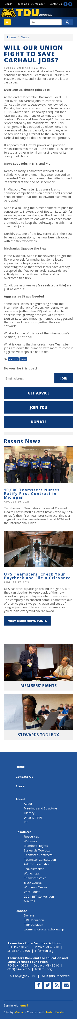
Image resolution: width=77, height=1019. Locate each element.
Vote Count (32, 892)
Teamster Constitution (40, 859)
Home (11, 37)
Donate (38, 421)
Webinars (30, 841)
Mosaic (19, 1012)
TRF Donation (33, 924)
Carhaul (13, 359)
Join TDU (38, 407)
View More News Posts (27, 621)
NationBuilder (55, 1012)
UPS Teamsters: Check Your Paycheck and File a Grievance (37, 576)
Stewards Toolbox (37, 850)
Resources (23, 832)
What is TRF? (33, 817)
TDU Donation (34, 920)
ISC (26, 822)
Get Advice (38, 393)
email (24, 1005)
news (23, 359)
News (25, 37)
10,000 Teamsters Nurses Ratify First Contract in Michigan (32, 493)
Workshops (32, 873)
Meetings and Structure (40, 808)
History (29, 813)
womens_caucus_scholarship (44, 929)
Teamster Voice (35, 878)
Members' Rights (36, 845)
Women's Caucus (36, 887)
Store (20, 786)
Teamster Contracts (38, 855)
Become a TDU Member (31, 3)
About (20, 799)
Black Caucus (33, 882)
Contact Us (56, 3)
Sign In (8, 3)
